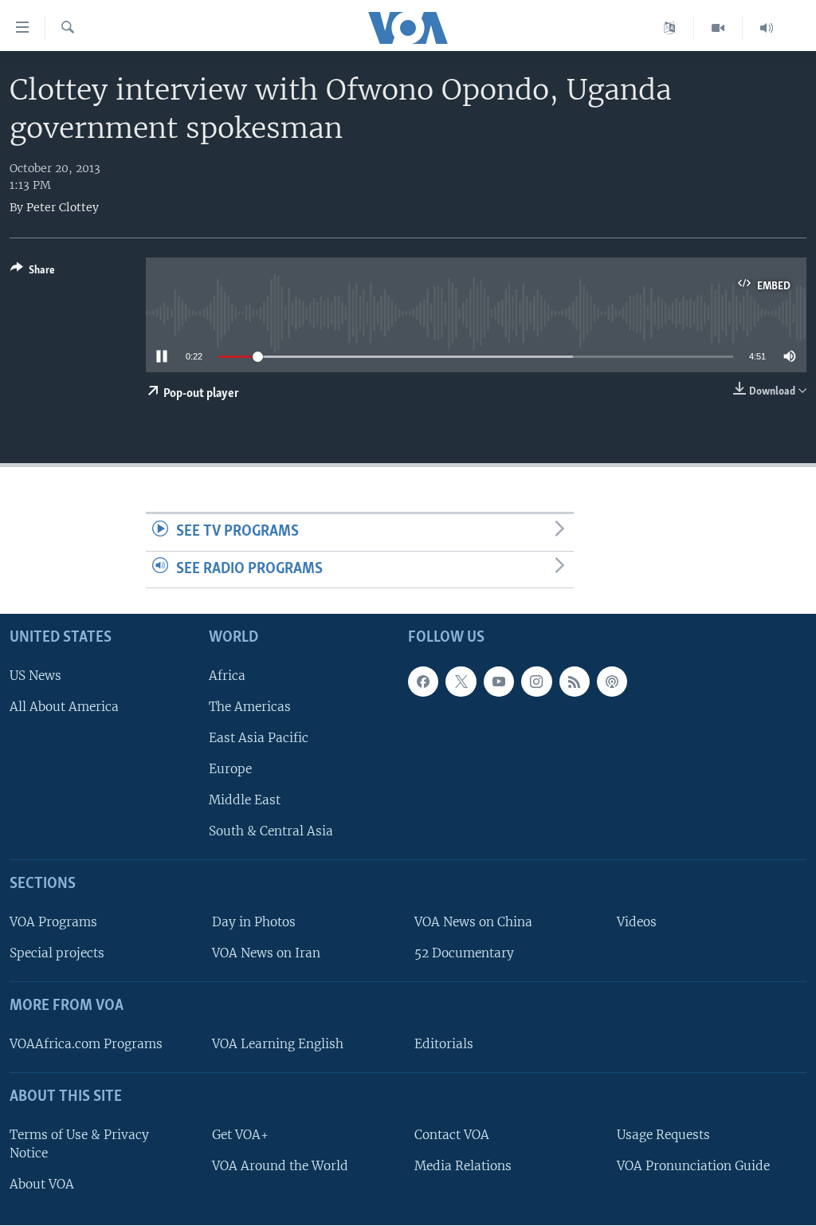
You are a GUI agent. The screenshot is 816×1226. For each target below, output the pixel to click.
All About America (64, 706)
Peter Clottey (62, 207)
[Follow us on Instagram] (536, 681)
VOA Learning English (277, 1043)
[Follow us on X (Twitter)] (460, 681)
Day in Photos (254, 921)
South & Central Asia (271, 831)
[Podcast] (612, 681)
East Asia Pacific (258, 737)
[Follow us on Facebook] (423, 681)
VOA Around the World (280, 1165)
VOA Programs (53, 921)
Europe (230, 768)
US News (35, 675)
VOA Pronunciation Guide (693, 1165)
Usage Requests (663, 1134)
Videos (637, 921)
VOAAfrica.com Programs (86, 1043)
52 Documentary (464, 953)
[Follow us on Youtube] (499, 681)
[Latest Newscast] (766, 28)
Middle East (244, 800)
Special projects (57, 953)
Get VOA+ (240, 1134)
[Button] (32, 272)
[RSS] (574, 681)
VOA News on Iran (266, 953)
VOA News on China (473, 921)
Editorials (443, 1043)
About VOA (42, 1184)
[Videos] (718, 28)
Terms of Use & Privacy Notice (79, 1144)
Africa (227, 675)
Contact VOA (451, 1134)
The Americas (250, 706)
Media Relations (463, 1165)
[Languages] (669, 28)
